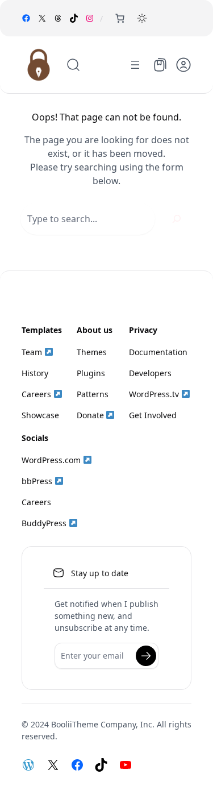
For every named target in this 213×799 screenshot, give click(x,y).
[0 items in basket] (119, 18)
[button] (142, 18)
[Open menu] (135, 65)
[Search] (177, 219)
